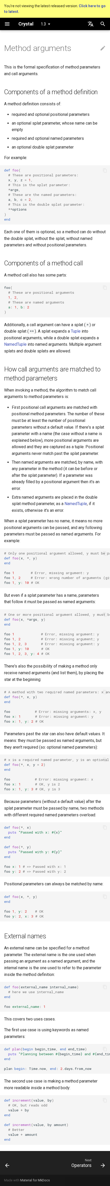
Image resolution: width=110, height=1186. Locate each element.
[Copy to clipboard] (105, 170)
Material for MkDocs (35, 1180)
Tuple (76, 331)
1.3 (43, 24)
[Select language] (90, 24)
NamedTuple (15, 344)
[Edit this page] (103, 48)
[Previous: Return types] (7, 1163)
